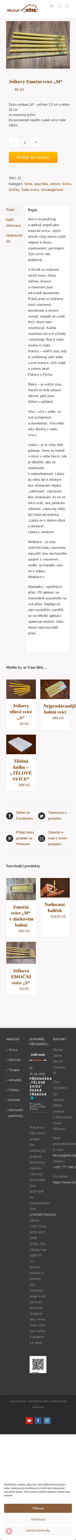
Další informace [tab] (13, 223)
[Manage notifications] (9, 1531)
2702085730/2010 (43, 1215)
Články (14, 1090)
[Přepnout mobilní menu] (68, 6)
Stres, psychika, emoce (42, 184)
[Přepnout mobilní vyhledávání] (60, 6)
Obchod (14, 1060)
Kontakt (14, 1100)
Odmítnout (38, 1519)
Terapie (14, 1070)
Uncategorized (52, 190)
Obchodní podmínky (15, 1113)
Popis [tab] (10, 210)
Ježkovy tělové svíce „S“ (21, 711)
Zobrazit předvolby (38, 1530)
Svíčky (14, 190)
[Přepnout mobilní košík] (51, 6)
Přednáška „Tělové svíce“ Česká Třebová (41, 1086)
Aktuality (15, 1080)
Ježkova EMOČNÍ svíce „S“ (21, 976)
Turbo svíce (30, 190)
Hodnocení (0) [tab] (14, 238)
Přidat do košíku (33, 157)
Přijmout (38, 1508)
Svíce (66, 184)
